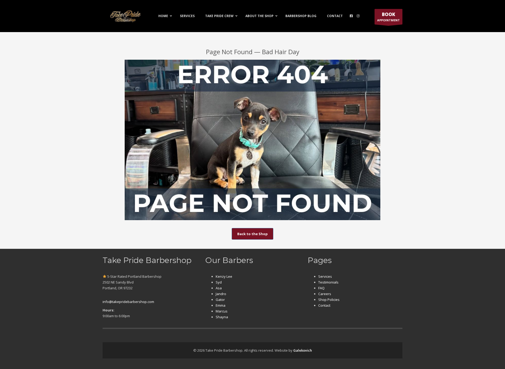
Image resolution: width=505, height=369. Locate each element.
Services (325, 276)
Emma (220, 305)
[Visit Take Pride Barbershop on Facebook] (351, 16)
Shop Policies (329, 299)
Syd (219, 282)
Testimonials (328, 282)
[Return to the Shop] (252, 140)
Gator (220, 299)
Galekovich (302, 350)
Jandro (221, 293)
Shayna (222, 317)
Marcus (222, 311)
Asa (219, 288)
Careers (324, 293)
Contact (324, 305)
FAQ (321, 288)
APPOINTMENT (388, 16)
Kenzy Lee (224, 276)
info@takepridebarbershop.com (128, 301)
